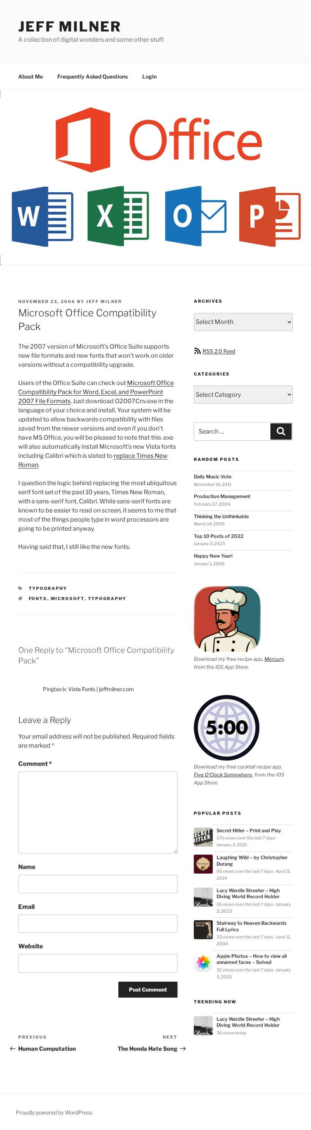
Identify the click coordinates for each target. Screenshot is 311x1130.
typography (48, 588)
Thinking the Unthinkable (221, 516)
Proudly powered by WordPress (54, 1112)
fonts (38, 598)
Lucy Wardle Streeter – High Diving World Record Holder (248, 893)
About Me (30, 76)
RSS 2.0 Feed (219, 351)
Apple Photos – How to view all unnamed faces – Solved (252, 959)
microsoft (68, 598)
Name (26, 867)
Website (30, 946)
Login (149, 76)
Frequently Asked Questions (92, 76)
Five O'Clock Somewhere (223, 775)
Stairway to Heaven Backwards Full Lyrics (252, 926)
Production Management (222, 496)
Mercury (274, 659)
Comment (35, 763)
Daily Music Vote (212, 476)
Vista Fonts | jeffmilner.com (101, 689)
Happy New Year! (213, 556)
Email (26, 906)
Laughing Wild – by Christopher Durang (252, 860)
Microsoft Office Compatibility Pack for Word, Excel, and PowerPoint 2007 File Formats (96, 392)
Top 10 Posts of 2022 (218, 536)
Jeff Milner (69, 26)
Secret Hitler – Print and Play (249, 830)
